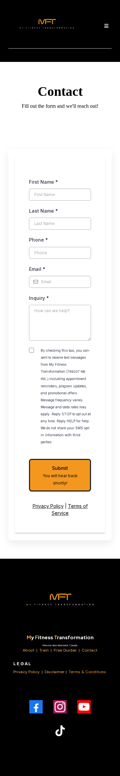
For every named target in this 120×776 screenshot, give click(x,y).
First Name (43, 182)
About (29, 650)
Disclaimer (55, 672)
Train (44, 650)
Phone (38, 240)
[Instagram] (60, 707)
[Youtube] (84, 707)
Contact (89, 650)
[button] (105, 26)
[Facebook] (36, 707)
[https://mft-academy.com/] (60, 602)
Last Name (43, 211)
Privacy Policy (48, 506)
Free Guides (65, 650)
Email (37, 269)
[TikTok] (60, 731)
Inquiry (39, 298)
